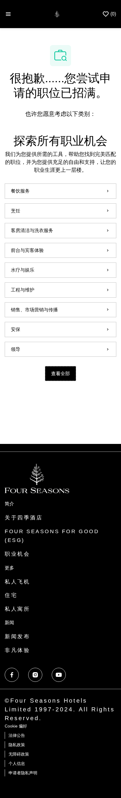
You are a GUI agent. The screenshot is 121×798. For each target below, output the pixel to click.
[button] (60, 373)
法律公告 (17, 735)
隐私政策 (17, 744)
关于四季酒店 (24, 518)
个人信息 (17, 763)
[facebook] (12, 675)
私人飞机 (17, 582)
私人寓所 (17, 609)
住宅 (11, 595)
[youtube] (59, 675)
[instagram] (35, 675)
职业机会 (17, 554)
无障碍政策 (19, 754)
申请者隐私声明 (23, 772)
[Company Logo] (56, 13)
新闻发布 (17, 636)
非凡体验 (17, 650)
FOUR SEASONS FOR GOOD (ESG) (52, 535)
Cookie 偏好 (16, 726)
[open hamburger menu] (8, 14)
